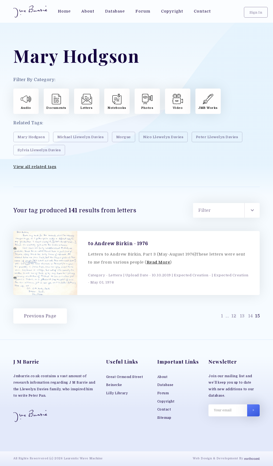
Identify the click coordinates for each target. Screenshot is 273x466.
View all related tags (35, 167)
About (162, 377)
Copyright (166, 401)
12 (234, 315)
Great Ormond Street (124, 377)
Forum (163, 393)
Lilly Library (117, 393)
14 (250, 315)
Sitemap (164, 418)
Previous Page (40, 315)
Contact (164, 409)
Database (165, 385)
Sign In (256, 12)
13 (242, 315)
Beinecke (114, 385)
